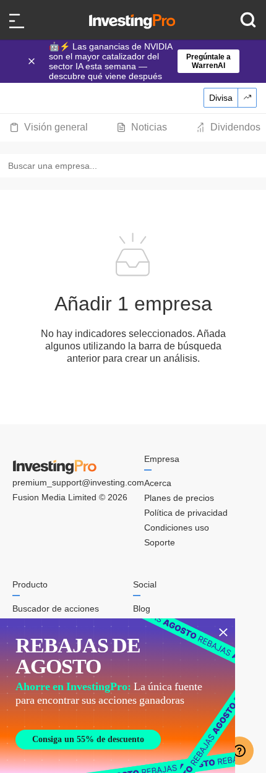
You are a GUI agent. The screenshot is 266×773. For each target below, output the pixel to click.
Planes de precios (179, 498)
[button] (139, 61)
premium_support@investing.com (78, 482)
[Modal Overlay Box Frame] (117, 695)
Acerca (157, 483)
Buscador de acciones (55, 608)
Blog (141, 608)
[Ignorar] (33, 61)
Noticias (149, 127)
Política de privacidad (186, 513)
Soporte (159, 542)
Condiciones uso (176, 527)
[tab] (48, 127)
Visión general (56, 127)
